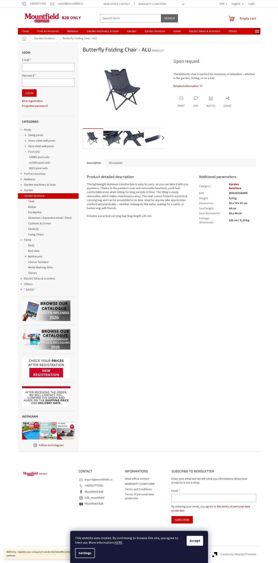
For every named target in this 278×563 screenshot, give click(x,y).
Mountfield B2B (94, 492)
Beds (31, 245)
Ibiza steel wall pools (41, 146)
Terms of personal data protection (139, 496)
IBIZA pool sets (38, 168)
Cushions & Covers (39, 223)
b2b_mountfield (94, 498)
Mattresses (35, 257)
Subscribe (182, 519)
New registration (32, 101)
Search (169, 18)
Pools (27, 130)
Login (29, 93)
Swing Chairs (36, 235)
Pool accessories (34, 174)
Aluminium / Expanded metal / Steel (49, 218)
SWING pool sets (39, 157)
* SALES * (29, 290)
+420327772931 (94, 486)
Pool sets (34, 152)
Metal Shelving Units (40, 267)
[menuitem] (25, 31)
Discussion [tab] (115, 163)
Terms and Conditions (138, 489)
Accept (195, 541)
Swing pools (35, 135)
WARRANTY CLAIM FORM (152, 4)
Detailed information (186, 86)
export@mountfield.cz (98, 480)
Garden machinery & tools (40, 185)
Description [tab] (94, 163)
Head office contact (117, 4)
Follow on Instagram (51, 445)
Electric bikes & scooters (39, 279)
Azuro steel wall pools (41, 141)
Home (27, 240)
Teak (31, 201)
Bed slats (34, 251)
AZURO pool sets (39, 163)
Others (28, 284)
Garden (28, 190)
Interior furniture (38, 262)
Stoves (32, 273)
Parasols (33, 229)
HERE (118, 542)
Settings (85, 553)
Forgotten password (35, 106)
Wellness (29, 179)
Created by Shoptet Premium (238, 555)
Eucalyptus (35, 212)
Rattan (32, 207)
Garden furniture (34, 196)
